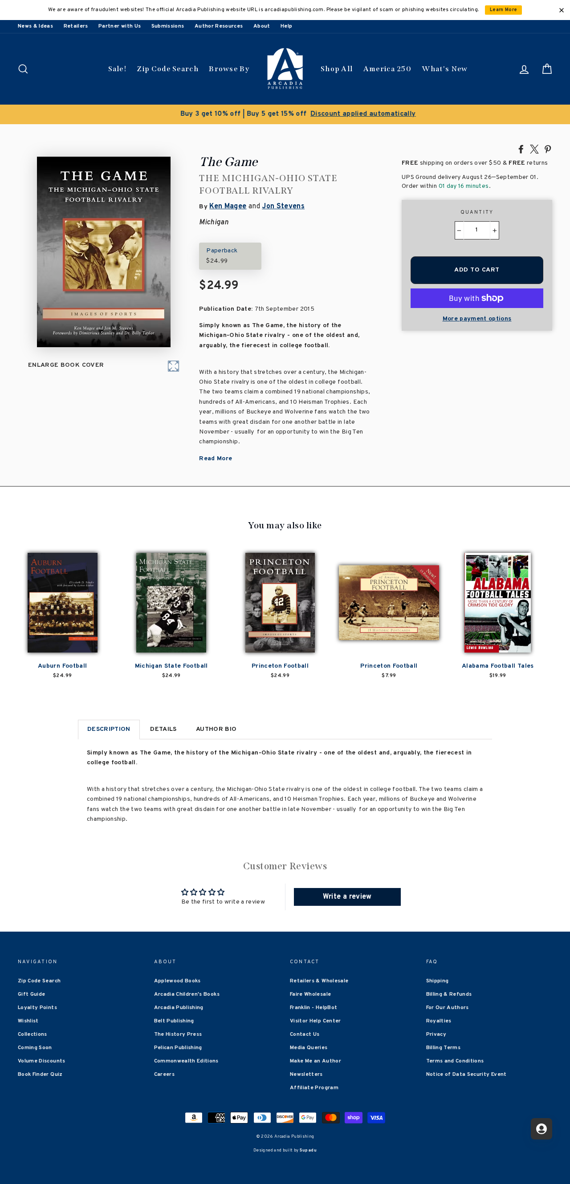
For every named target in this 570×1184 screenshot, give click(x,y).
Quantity (477, 212)
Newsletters (306, 1074)
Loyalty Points (37, 1007)
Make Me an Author (315, 1061)
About (261, 26)
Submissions (167, 26)
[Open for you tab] (541, 1128)
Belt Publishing (174, 1021)
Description (108, 729)
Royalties (439, 1021)
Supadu (308, 1150)
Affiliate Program (314, 1087)
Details (163, 729)
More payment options (477, 319)
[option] (285, 114)
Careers (164, 1074)
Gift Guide (31, 994)
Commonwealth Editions (186, 1061)
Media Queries (309, 1047)
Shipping (437, 981)
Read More (215, 458)
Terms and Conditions (455, 1061)
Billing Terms (443, 1047)
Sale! (117, 69)
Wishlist (28, 1021)
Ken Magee (227, 206)
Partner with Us (119, 26)
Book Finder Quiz (40, 1074)
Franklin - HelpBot (313, 1007)
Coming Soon (35, 1047)
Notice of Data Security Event (466, 1074)
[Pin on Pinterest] (547, 149)
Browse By (229, 69)
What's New (445, 69)
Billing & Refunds (449, 994)
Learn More (503, 10)
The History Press (178, 1034)
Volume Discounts (41, 1061)
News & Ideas (35, 26)
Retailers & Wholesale (319, 981)
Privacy (436, 1034)
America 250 (387, 69)
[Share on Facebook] (521, 149)
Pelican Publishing (178, 1047)
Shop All (337, 69)
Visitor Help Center (315, 1021)
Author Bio (216, 729)
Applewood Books (177, 981)
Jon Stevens (283, 206)
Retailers (76, 26)
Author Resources (219, 26)
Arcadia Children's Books (187, 994)
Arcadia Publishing (179, 1007)
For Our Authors (447, 1007)
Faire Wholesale (310, 994)
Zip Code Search (168, 69)
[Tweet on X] (534, 149)
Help (286, 26)
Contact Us (305, 1034)
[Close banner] (562, 10)
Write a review (347, 896)
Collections (32, 1034)
